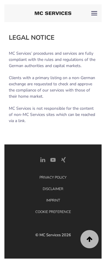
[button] (94, 13)
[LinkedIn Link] (43, 159)
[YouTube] (53, 159)
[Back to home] (53, 13)
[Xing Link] (63, 159)
